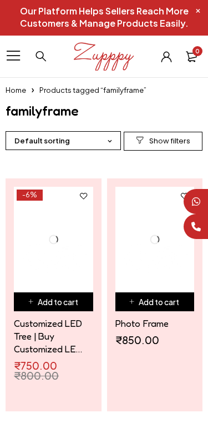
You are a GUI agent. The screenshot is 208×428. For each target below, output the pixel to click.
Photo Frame (142, 323)
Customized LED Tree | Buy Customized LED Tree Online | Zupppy (48, 336)
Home (16, 90)
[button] (53, 301)
